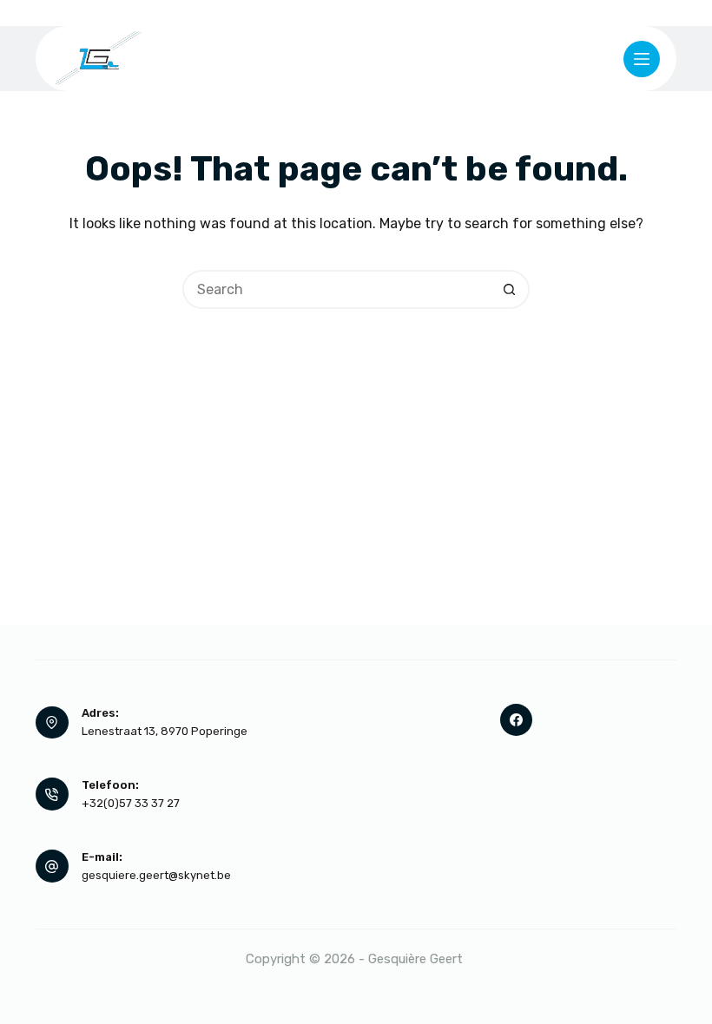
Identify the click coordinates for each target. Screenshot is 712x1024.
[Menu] (641, 59)
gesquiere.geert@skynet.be (156, 875)
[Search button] (510, 289)
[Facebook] (516, 720)
